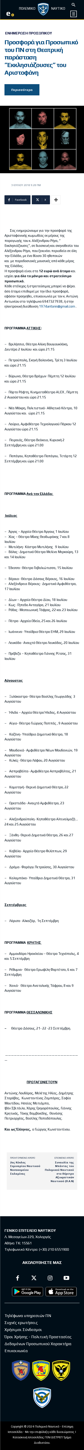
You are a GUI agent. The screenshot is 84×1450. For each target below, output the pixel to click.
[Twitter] (34, 1279)
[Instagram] (50, 1279)
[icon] (74, 14)
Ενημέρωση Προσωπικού (28, 33)
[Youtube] (66, 1279)
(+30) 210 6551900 (54, 1249)
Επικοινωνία (16, 1350)
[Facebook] (18, 1279)
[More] (56, 199)
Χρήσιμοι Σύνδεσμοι (23, 1329)
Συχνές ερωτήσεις (21, 1322)
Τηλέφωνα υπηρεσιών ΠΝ (27, 1315)
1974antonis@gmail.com (57, 306)
